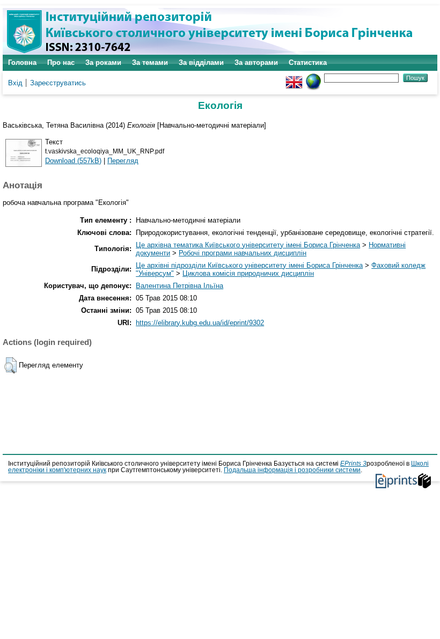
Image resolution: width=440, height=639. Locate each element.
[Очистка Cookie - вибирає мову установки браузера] (313, 78)
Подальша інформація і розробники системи (292, 470)
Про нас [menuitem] (61, 62)
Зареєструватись (58, 83)
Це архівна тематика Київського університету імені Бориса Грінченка (248, 245)
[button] (10, 365)
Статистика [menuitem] (308, 62)
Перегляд (122, 161)
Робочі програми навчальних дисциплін (242, 253)
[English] (294, 78)
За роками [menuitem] (103, 62)
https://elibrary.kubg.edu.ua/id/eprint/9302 (200, 323)
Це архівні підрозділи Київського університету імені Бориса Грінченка (249, 265)
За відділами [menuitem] (201, 62)
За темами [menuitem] (150, 62)
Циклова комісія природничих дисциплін (248, 273)
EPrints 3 (353, 463)
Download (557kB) (73, 161)
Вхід (15, 83)
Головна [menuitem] (22, 62)
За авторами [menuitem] (256, 62)
